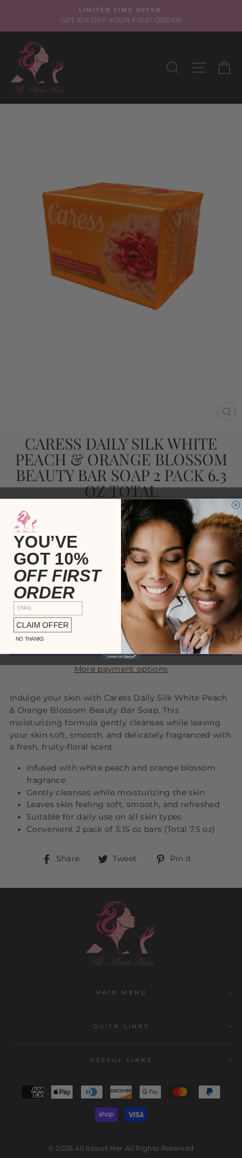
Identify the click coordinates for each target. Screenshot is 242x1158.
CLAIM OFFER (42, 624)
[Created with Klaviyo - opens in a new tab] (121, 656)
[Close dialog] (236, 504)
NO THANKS (29, 638)
